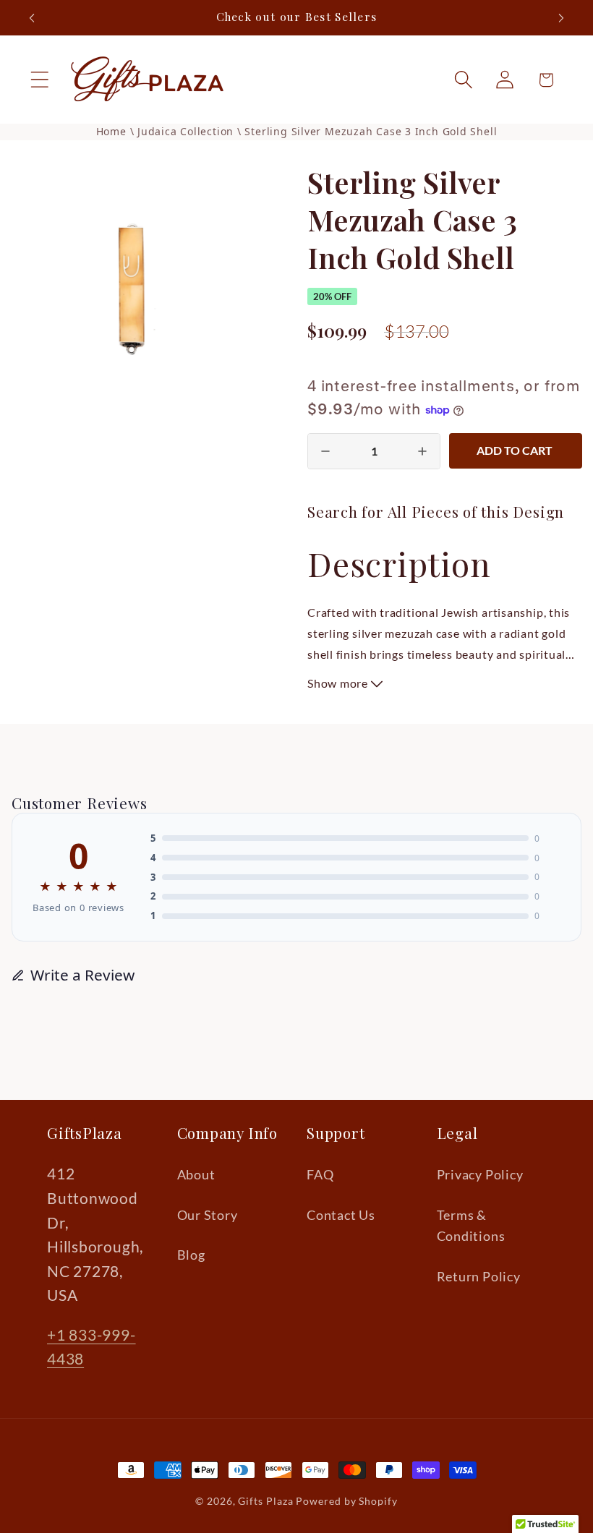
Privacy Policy (480, 1174)
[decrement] (325, 451)
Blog (191, 1255)
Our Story (207, 1215)
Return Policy (479, 1276)
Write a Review (82, 975)
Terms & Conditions (471, 1225)
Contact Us (341, 1215)
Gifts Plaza (265, 1501)
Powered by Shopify (346, 1501)
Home (111, 131)
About (196, 1174)
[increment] (422, 451)
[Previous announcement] (32, 18)
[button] (39, 80)
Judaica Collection (187, 131)
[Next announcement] (561, 18)
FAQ (320, 1174)
